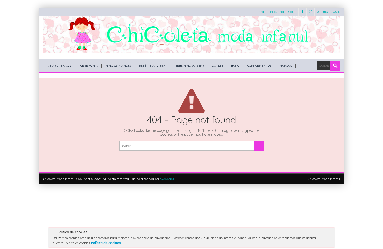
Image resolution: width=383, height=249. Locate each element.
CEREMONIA (89, 65)
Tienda (261, 12)
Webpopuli (167, 179)
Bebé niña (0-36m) (153, 65)
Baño (235, 65)
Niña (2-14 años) (59, 65)
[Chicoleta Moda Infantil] (191, 34)
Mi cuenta (277, 12)
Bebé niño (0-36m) (189, 65)
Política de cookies (106, 243)
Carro (292, 12)
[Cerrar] (331, 233)
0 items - (328, 12)
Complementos (259, 65)
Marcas (285, 65)
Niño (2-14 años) (118, 65)
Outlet (217, 65)
